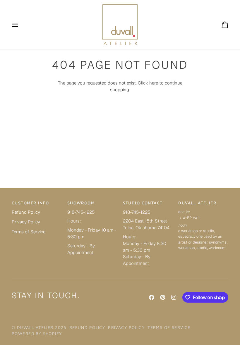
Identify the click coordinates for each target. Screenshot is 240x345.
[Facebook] (151, 297)
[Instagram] (173, 297)
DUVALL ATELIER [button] (197, 202)
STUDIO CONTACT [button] (143, 202)
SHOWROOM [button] (81, 202)
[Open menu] (20, 24)
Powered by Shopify (37, 333)
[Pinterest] (162, 297)
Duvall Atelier (35, 327)
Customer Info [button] (30, 202)
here (153, 83)
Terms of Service (28, 231)
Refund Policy (26, 212)
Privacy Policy (26, 222)
